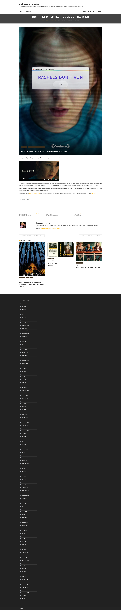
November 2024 (25, 360)
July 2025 (24, 339)
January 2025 (24, 355)
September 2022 (25, 430)
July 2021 (23, 468)
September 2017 (25, 592)
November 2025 (25, 328)
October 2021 (24, 460)
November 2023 (25, 393)
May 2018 (24, 571)
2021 (23, 218)
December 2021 (25, 455)
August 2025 (24, 336)
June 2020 (24, 503)
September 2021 (25, 463)
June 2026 (24, 309)
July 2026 (24, 306)
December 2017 (25, 584)
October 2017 (24, 590)
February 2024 (25, 385)
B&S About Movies (29, 4)
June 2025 (24, 341)
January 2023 (24, 420)
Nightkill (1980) (53, 263)
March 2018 (24, 576)
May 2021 (24, 474)
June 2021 (24, 471)
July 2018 (23, 565)
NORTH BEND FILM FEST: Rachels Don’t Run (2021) (44, 152)
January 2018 (24, 582)
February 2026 (25, 320)
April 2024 (24, 379)
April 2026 (24, 314)
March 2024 (24, 382)
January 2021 (24, 484)
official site (94, 193)
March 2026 (24, 317)
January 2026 (25, 322)
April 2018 (24, 574)
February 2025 (25, 352)
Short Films (42, 146)
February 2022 (25, 449)
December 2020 (25, 487)
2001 (23, 286)
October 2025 (25, 331)
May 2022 (24, 441)
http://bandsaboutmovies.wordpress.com (50, 228)
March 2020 (24, 511)
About (21, 11)
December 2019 (25, 520)
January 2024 (25, 387)
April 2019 (24, 541)
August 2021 (24, 466)
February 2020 (25, 514)
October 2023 (25, 395)
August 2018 (24, 563)
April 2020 (24, 509)
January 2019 (24, 549)
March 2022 (24, 447)
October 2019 (24, 525)
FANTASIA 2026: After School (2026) (88, 267)
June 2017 (24, 601)
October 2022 (25, 428)
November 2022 (25, 425)
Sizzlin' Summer (30, 277)
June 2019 (24, 536)
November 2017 (25, 587)
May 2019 (24, 538)
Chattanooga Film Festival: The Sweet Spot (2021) (57, 213)
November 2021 (25, 457)
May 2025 (24, 344)
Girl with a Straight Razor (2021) (80, 213)
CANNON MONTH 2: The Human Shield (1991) (90, 235)
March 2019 (24, 544)
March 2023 (24, 414)
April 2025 (24, 347)
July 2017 (23, 598)
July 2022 (24, 436)
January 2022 (24, 452)
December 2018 (25, 552)
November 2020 (25, 490)
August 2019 (24, 530)
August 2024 (24, 368)
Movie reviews (24, 146)
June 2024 (24, 374)
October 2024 (25, 363)
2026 (81, 269)
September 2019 (25, 528)
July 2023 (24, 403)
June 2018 (24, 568)
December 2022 (25, 422)
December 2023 (25, 390)
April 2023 (24, 412)
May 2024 (24, 376)
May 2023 (24, 409)
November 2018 (25, 555)
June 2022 (24, 439)
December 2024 (25, 358)
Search (99, 11)
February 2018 (25, 579)
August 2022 (24, 433)
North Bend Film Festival (34, 193)
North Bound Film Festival (33, 146)
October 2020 (25, 493)
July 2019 (23, 533)
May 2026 (24, 312)
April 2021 (24, 476)
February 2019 (25, 547)
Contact (28, 11)
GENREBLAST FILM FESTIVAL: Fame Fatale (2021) (29, 213)
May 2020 (24, 506)
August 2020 (24, 498)
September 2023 (25, 398)
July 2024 (24, 371)
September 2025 (25, 333)
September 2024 (25, 366)
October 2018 (24, 557)
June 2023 (24, 406)
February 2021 (25, 482)
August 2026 (24, 304)
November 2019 (25, 522)
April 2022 (24, 444)
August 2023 (24, 401)
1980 (52, 265)
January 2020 (25, 517)
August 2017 (24, 595)
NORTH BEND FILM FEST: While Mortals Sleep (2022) (32, 235)
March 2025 (24, 349)
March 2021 (24, 479)
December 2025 (25, 325)
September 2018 (25, 560)
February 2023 (25, 417)
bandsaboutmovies (43, 223)
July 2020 (24, 501)
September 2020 (25, 495)
